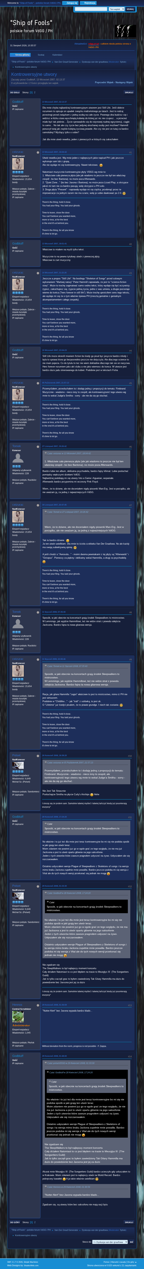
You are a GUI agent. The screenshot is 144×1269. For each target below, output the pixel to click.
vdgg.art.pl (93, 44)
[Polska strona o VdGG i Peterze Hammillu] (13, 1039)
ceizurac (18, 152)
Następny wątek (124, 82)
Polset (16, 755)
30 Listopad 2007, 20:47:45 (54, 505)
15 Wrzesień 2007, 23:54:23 (54, 350)
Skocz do (86, 1242)
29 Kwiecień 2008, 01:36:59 (54, 1005)
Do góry (15, 1222)
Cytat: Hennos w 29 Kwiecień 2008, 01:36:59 (68, 1187)
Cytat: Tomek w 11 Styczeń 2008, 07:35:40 (67, 666)
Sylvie (123, 62)
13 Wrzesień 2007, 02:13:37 (54, 102)
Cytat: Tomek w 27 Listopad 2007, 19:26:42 (67, 512)
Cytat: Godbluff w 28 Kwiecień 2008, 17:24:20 (69, 893)
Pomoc (107, 1262)
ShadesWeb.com (31, 1265)
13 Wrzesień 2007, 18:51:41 (54, 244)
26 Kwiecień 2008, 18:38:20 (54, 755)
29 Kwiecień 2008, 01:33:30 (54, 886)
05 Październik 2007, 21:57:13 (55, 383)
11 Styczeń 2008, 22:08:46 (54, 659)
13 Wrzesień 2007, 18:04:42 (54, 152)
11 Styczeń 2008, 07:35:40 (54, 612)
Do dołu (14, 92)
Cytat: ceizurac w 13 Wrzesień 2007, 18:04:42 (69, 453)
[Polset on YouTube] (13, 788)
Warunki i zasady (118, 1262)
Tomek (16, 446)
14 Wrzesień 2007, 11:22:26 (54, 273)
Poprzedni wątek (104, 82)
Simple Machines (31, 1262)
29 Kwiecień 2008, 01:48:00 (54, 1056)
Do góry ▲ (132, 1262)
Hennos (17, 1004)
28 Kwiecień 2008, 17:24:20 (54, 817)
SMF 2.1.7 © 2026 (15, 1262)
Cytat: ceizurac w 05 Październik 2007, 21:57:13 (70, 762)
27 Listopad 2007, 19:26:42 (54, 446)
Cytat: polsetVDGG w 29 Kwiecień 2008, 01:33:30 (70, 1063)
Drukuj (129, 92)
